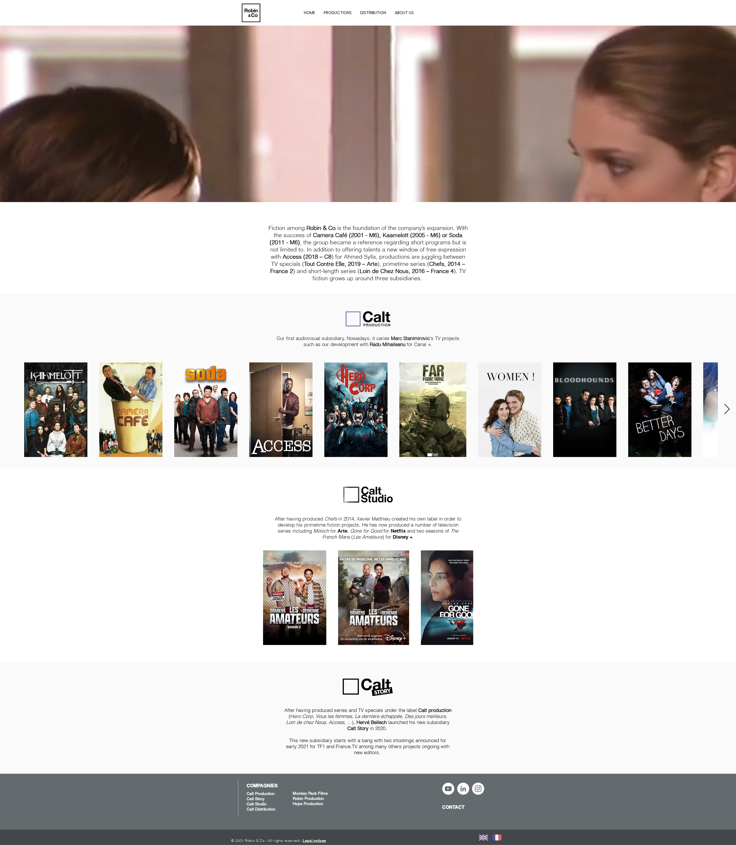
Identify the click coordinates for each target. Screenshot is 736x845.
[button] (337, 12)
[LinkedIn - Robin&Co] (463, 789)
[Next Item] (727, 409)
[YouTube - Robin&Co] (448, 789)
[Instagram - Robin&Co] (478, 789)
